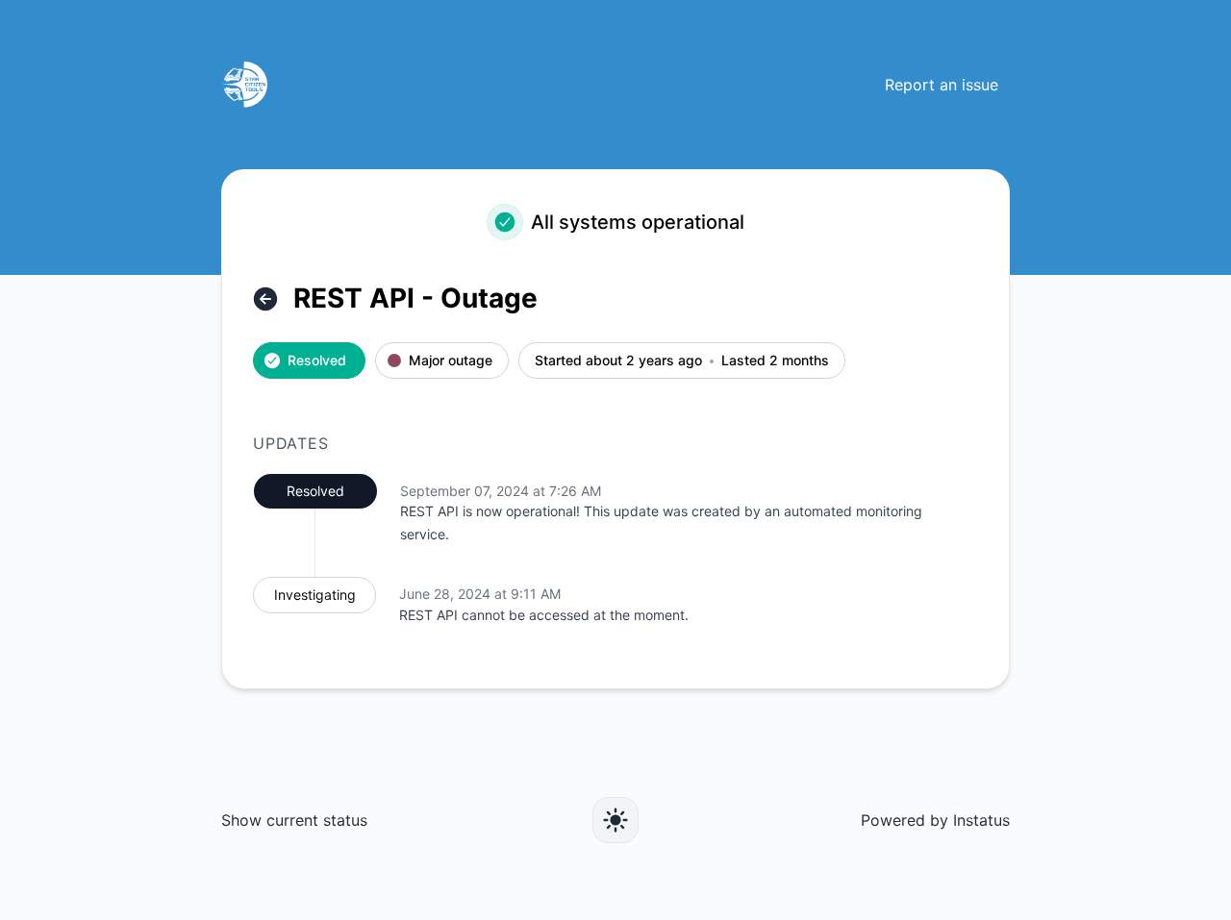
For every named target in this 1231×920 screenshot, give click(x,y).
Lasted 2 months (775, 361)
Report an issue (941, 84)
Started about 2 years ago (618, 361)
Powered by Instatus (935, 820)
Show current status (294, 820)
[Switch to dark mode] (615, 820)
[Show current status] (265, 299)
